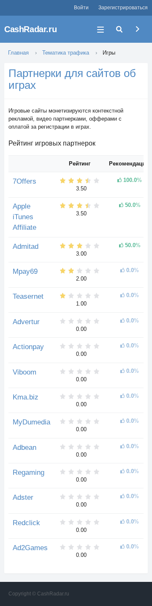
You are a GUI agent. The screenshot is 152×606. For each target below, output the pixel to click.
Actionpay (28, 347)
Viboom (24, 372)
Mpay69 (25, 271)
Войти (81, 8)
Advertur (26, 322)
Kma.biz (25, 397)
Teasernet (28, 296)
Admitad (25, 246)
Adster (23, 497)
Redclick (26, 523)
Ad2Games (30, 548)
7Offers (24, 181)
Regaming (28, 472)
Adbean (24, 447)
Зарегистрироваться (123, 8)
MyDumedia (31, 422)
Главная (18, 53)
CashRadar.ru (30, 29)
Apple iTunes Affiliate (24, 216)
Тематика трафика (65, 53)
